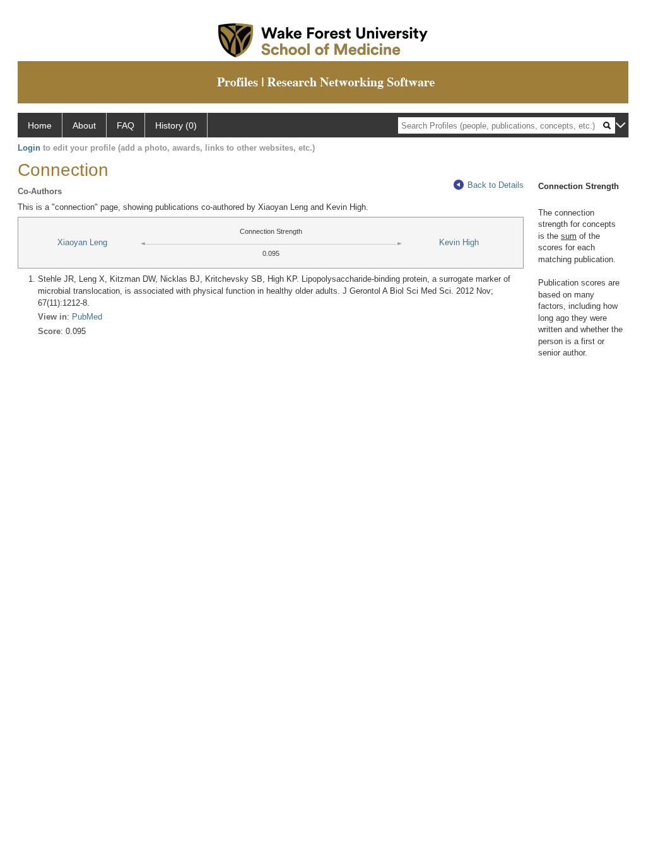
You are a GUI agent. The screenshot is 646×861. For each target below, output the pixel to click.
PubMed (87, 316)
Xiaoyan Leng (82, 242)
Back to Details (495, 185)
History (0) (176, 125)
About (84, 125)
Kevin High (459, 242)
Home (40, 125)
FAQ (125, 125)
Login (29, 148)
